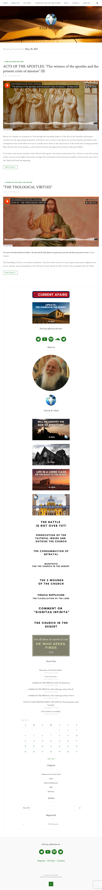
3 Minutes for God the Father (47, 3)
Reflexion (51, 791)
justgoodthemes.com (54, 877)
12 (34, 741)
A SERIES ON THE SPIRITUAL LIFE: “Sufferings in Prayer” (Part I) (51, 696)
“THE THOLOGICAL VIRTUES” (27, 187)
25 (25, 752)
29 (59, 752)
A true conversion (51, 676)
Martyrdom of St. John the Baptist (51, 670)
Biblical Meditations (14, 61)
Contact (75, 3)
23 (68, 746)
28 (51, 752)
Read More (9, 167)
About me (15, 3)
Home (5, 3)
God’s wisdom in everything (51, 711)
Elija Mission (51, 28)
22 (59, 746)
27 (42, 752)
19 (34, 746)
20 (42, 746)
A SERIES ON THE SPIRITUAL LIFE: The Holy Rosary (51, 683)
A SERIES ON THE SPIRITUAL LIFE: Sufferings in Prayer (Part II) (51, 689)
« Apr (49, 759)
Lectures (27, 3)
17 (76, 741)
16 (68, 741)
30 (68, 752)
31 (76, 752)
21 (51, 746)
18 (25, 746)
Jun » (53, 759)
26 (34, 752)
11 (25, 741)
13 (42, 741)
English (86, 3)
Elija (5, 76)
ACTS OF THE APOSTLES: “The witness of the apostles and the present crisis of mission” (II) (51, 69)
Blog (66, 3)
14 (51, 741)
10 (76, 735)
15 (59, 741)
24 (76, 746)
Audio (51, 778)
